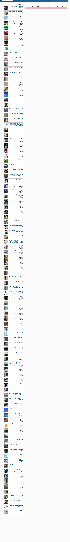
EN (0, 0)
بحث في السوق (9, 0)
